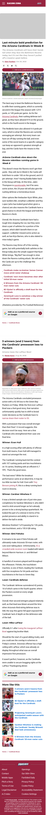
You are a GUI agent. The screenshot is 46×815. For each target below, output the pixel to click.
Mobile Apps (7, 777)
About (4, 769)
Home (4, 323)
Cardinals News (14, 323)
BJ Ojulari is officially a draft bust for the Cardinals (23, 290)
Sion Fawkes (10, 62)
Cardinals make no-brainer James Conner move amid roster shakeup (23, 271)
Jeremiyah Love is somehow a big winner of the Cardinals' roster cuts (23, 297)
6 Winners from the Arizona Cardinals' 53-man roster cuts (23, 284)
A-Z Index (6, 794)
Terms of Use (8, 786)
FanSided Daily (28, 777)
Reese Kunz (9, 356)
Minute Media (13, 799)
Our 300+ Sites (28, 773)
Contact (5, 773)
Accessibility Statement (32, 790)
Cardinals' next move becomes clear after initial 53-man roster (23, 278)
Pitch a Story (7, 782)
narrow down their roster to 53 (15, 418)
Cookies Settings (29, 794)
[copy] (15, 65)
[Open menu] (3, 3)
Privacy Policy (28, 782)
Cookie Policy (27, 786)
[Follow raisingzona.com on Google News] (40, 313)
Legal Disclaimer (9, 790)
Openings (26, 769)
